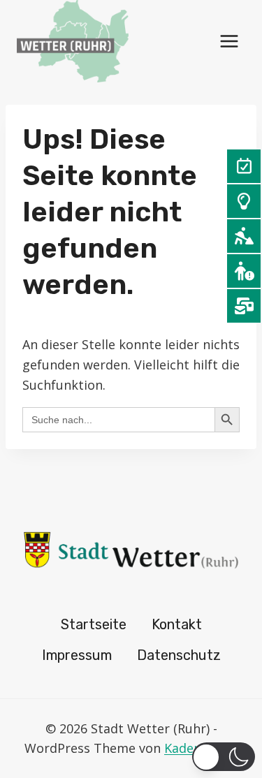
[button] (223, 756)
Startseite (93, 624)
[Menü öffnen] (228, 41)
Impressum (77, 655)
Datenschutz (179, 655)
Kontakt (177, 624)
